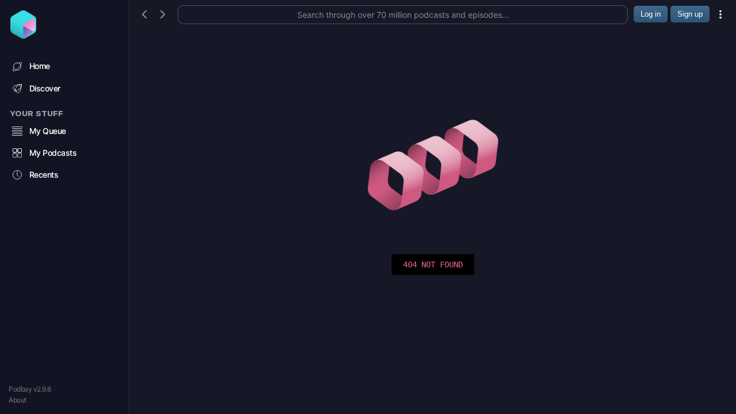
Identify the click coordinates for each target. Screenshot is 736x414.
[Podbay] (23, 35)
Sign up (690, 14)
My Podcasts (53, 153)
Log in (651, 14)
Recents (44, 174)
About (17, 400)
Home (39, 66)
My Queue (47, 131)
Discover (44, 88)
